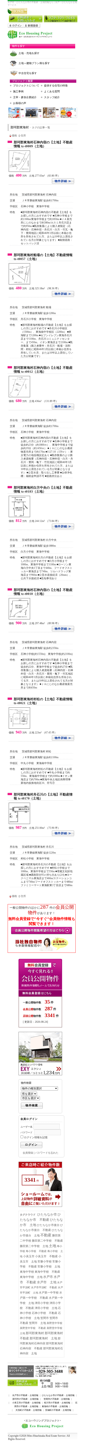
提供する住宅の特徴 (56, 85)
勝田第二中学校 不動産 (47, 1240)
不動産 (45, 1235)
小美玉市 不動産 (46, 1256)
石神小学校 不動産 (44, 1313)
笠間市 (44, 1318)
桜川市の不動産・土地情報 (57, 1402)
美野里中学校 (54, 1323)
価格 (14, 135)
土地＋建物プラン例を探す (34, 63)
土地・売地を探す (29, 53)
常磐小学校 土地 (48, 1266)
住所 (23, 135)
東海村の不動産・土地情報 (55, 1406)
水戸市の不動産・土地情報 (25, 1395)
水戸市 (48, 1277)
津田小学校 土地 (46, 1308)
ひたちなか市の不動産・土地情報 (58, 1395)
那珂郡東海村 (35, 1333)
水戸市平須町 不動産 (44, 1287)
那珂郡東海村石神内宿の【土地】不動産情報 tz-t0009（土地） (43, 144)
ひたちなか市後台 (48, 1225)
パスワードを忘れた (46, 1152)
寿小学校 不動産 (36, 1251)
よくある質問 (52, 91)
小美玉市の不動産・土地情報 (26, 1402)
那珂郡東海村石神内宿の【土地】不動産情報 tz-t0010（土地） (43, 592)
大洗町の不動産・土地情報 (28, 1410)
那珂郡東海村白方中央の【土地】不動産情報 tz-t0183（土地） (43, 489)
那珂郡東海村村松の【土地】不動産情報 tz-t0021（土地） (43, 701)
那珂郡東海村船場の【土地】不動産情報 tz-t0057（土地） (43, 257)
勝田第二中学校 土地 (34, 1246)
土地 (52, 1246)
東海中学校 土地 (31, 1277)
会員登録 (28, 1152)
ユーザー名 (26, 1126)
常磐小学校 (44, 1261)
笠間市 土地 (37, 1323)
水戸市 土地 (46, 1282)
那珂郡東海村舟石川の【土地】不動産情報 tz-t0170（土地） (43, 796)
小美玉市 (28, 1256)
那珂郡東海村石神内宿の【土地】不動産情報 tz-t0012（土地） (43, 369)
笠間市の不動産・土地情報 (57, 1399)
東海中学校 (27, 1271)
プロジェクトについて (26, 85)
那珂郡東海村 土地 (43, 1338)
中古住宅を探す (28, 73)
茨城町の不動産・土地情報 (58, 1410)
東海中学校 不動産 (47, 1271)
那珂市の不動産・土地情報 (25, 1399)
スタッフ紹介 (52, 97)
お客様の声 (19, 103)
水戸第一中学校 (49, 1292)
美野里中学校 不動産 (33, 1328)
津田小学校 (42, 1303)
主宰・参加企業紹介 (25, 97)
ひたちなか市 (47, 1214)
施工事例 (18, 91)
